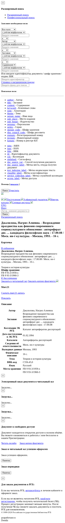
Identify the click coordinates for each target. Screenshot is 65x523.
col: (9, 156)
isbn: (9, 145)
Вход (3, 208)
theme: (10, 113)
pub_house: (12, 121)
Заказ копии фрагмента (31, 443)
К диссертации (9, 278)
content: (11, 105)
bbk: (9, 151)
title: (9, 102)
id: (8, 154)
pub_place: (12, 119)
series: (10, 127)
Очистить (14, 190)
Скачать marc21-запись (13, 293)
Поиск (5, 190)
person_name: (14, 116)
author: (10, 100)
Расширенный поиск (18, 15)
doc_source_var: (15, 162)
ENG (3, 205)
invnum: (11, 138)
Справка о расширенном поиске (17, 82)
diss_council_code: (16, 132)
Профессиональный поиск (21, 17)
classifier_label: (14, 173)
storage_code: (13, 129)
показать (14, 184)
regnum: (11, 135)
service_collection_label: (19, 175)
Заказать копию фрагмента (42, 281)
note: (9, 110)
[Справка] (32, 202)
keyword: (11, 108)
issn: (9, 148)
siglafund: (12, 159)
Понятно (6, 460)
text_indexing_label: (17, 170)
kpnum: (11, 140)
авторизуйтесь (32, 490)
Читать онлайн (8, 443)
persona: (11, 124)
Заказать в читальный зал (14, 281)
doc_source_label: (15, 165)
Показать (6, 298)
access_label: (13, 178)
